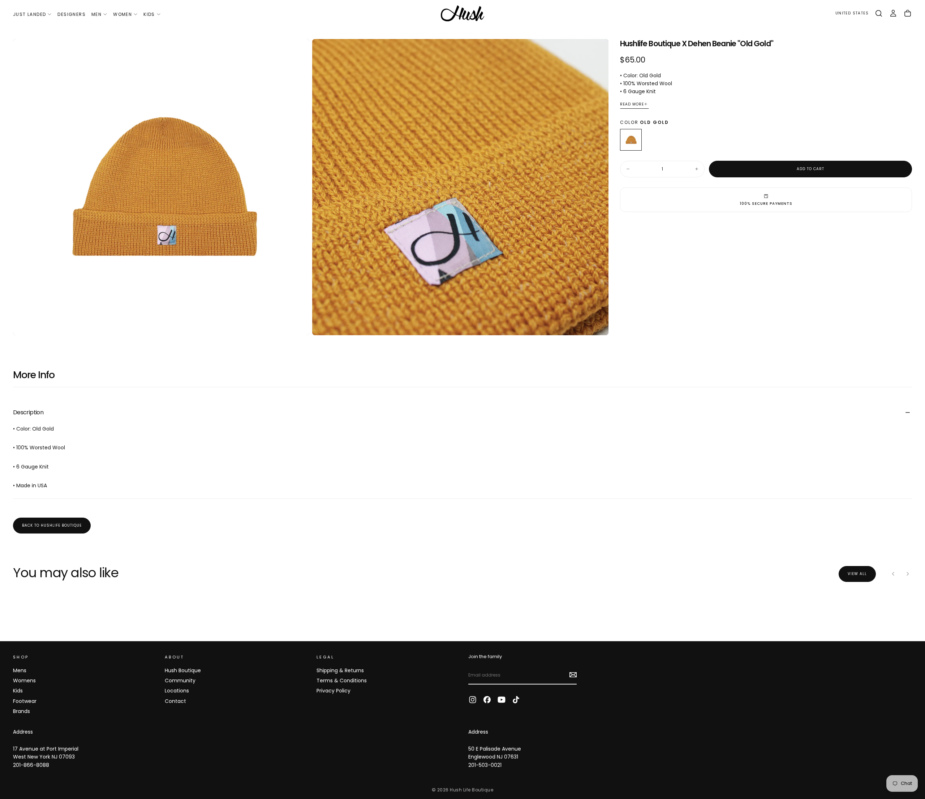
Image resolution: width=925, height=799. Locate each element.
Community (180, 680)
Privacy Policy (333, 690)
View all (857, 573)
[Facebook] (487, 699)
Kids (149, 14)
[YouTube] (501, 699)
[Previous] (893, 574)
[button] (852, 13)
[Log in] (893, 13)
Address (23, 731)
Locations (177, 690)
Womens (24, 680)
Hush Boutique (183, 670)
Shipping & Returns (340, 670)
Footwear (24, 701)
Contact (175, 701)
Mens (19, 670)
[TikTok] (516, 699)
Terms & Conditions (342, 680)
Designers (71, 14)
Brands (21, 711)
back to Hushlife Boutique (52, 525)
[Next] (907, 574)
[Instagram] (472, 699)
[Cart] (907, 13)
